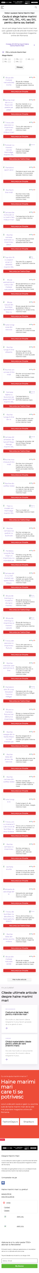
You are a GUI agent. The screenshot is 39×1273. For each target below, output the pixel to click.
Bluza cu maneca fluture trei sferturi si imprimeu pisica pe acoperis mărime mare (25, 716)
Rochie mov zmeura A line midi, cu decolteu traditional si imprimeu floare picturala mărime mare (25, 467)
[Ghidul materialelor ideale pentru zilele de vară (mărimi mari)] (20, 1049)
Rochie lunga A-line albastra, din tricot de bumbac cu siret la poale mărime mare (25, 353)
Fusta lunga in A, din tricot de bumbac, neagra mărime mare (25, 805)
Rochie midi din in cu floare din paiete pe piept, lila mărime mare (25, 106)
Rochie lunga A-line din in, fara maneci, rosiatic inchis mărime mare (24, 420)
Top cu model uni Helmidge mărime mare (25, 511)
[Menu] (2, 7)
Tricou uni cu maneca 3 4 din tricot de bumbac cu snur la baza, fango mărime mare (25, 828)
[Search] (36, 7)
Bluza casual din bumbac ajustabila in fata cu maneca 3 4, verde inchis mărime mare (25, 309)
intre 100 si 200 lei (8, 1197)
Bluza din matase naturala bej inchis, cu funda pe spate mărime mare (25, 84)
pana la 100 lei (6, 1194)
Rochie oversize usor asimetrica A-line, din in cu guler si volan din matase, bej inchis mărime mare (24, 670)
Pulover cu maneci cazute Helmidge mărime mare (23, 151)
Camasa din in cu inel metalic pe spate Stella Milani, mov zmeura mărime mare (24, 580)
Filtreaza (19, 67)
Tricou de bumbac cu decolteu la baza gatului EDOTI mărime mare (25, 917)
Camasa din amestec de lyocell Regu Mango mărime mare (25, 443)
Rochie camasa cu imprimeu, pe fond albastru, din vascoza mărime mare (23, 851)
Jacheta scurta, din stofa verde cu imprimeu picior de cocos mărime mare (25, 872)
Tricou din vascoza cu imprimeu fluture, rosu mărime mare (24, 646)
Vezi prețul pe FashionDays (19, 159)
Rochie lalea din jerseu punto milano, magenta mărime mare (25, 940)
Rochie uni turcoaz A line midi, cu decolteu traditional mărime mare (25, 375)
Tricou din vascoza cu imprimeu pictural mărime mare (24, 128)
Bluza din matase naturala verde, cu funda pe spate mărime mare (25, 962)
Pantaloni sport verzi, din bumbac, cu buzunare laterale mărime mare (25, 173)
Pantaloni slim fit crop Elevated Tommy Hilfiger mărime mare (25, 693)
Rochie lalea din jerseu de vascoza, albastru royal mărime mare (25, 760)
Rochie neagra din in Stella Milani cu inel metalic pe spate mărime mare (25, 738)
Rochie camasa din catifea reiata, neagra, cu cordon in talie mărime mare (25, 783)
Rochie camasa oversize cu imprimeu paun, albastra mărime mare (25, 240)
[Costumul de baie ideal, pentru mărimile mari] (20, 1019)
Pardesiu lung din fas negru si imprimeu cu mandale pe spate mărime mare (24, 557)
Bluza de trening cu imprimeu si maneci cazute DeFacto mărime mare (25, 625)
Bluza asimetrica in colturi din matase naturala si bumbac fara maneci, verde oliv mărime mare (25, 286)
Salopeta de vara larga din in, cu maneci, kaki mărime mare (24, 895)
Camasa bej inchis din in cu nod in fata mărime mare (25, 218)
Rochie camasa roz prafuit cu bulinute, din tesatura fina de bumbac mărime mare (25, 535)
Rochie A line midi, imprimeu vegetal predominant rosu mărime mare (23, 196)
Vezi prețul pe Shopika (19, 91)
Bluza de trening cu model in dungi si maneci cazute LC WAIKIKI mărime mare (25, 602)
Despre (6, 1211)
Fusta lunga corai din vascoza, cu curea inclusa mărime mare (25, 330)
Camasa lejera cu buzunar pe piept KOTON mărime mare (24, 398)
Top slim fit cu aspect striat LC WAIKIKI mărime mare (25, 263)
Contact (7, 1207)
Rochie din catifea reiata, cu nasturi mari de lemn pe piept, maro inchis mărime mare (25, 490)
